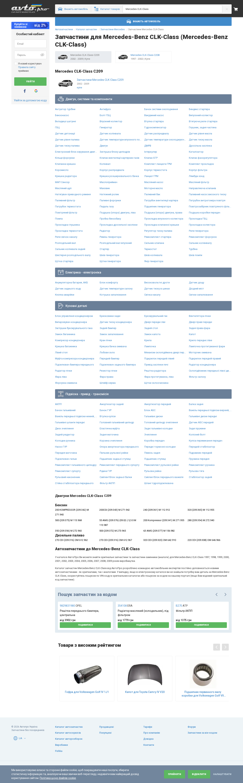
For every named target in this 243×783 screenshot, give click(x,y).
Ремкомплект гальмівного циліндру (75, 465)
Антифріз (105, 109)
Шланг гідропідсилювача (158, 483)
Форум (192, 726)
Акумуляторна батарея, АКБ (71, 282)
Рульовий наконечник (67, 477)
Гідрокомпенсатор (155, 127)
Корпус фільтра (198, 170)
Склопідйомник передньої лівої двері (210, 370)
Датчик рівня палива (67, 139)
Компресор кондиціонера (70, 340)
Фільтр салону (197, 376)
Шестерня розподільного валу (73, 255)
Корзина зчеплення (111, 440)
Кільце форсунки (65, 157)
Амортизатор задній (112, 404)
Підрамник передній (200, 452)
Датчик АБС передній (201, 422)
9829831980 (71, 605)
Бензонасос (62, 115)
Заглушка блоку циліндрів (115, 151)
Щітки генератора (110, 261)
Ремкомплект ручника (202, 465)
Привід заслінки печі (156, 364)
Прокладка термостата (69, 230)
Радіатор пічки (63, 370)
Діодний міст (196, 288)
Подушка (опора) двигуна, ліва (118, 212)
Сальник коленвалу (200, 243)
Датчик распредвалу (156, 133)
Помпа (59, 218)
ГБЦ (57, 127)
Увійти (30, 81)
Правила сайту (27, 67)
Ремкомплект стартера (157, 236)
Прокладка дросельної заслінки (118, 224)
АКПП (58, 404)
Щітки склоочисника (156, 382)
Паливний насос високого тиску (207, 194)
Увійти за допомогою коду (30, 100)
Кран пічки (106, 340)
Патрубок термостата (68, 206)
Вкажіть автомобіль (146, 21)
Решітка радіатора (155, 370)
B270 (182, 605)
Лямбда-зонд (196, 176)
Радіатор (105, 230)
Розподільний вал (65, 243)
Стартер (104, 249)
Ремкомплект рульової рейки (161, 465)
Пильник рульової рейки (114, 452)
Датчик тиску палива (67, 145)
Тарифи (147, 726)
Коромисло (62, 170)
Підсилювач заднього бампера (118, 364)
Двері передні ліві (154, 322)
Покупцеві (105, 732)
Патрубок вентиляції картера (161, 200)
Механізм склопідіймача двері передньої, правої (165, 352)
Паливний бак (152, 194)
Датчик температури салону (116, 288)
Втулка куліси (108, 416)
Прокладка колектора (202, 224)
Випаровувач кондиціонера (71, 322)
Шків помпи (195, 255)
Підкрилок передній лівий (159, 358)
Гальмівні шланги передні (70, 422)
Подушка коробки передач (204, 212)
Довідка (148, 738)
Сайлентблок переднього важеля (163, 477)
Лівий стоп (61, 352)
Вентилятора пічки (200, 316)
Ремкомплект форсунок (203, 236)
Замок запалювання (111, 334)
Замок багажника (65, 334)
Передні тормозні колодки (160, 446)
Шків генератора (109, 255)
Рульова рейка (152, 471)
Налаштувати (222, 774)
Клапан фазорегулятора (203, 157)
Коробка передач (154, 440)
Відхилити (199, 774)
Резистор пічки (108, 370)
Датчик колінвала (110, 133)
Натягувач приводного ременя (73, 194)
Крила (147, 340)
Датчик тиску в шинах (157, 288)
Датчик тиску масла (200, 139)
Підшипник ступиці (155, 458)
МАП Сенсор (62, 182)
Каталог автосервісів (68, 732)
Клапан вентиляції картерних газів (119, 157)
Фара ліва (61, 376)
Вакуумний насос (154, 115)
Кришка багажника (66, 346)
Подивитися (85, 625)
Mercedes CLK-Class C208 (145, 55)
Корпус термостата (155, 170)
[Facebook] (24, 91)
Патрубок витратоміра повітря (207, 200)
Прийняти (174, 774)
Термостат (150, 249)
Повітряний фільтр (66, 212)
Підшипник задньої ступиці (115, 458)
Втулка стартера (154, 121)
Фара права (106, 376)
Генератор (106, 127)
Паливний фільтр (65, 200)
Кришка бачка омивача (113, 346)
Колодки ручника (65, 440)
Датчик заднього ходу (68, 288)
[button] (25, 738)
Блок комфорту (109, 282)
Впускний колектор (111, 121)
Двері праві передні (200, 322)
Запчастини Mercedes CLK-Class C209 (100, 79)
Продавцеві (106, 726)
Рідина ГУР (106, 471)
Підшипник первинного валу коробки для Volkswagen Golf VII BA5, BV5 (203, 693)
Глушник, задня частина (202, 127)
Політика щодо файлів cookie (58, 778)
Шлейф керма (108, 382)
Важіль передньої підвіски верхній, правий (210, 410)
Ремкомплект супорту (67, 471)
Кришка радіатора (66, 176)
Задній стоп (151, 328)
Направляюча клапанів (202, 188)
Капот (192, 334)
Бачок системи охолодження (161, 109)
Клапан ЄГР (151, 157)
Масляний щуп (63, 188)
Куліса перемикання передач (205, 440)
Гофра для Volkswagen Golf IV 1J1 (87, 691)
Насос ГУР (61, 446)
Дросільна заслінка (200, 145)
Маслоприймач (108, 182)
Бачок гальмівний (65, 410)
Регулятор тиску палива (158, 230)
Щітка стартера (64, 261)
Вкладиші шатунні (65, 121)
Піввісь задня (152, 452)
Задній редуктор (64, 434)
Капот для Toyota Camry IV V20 (145, 691)
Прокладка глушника (67, 224)
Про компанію (151, 732)
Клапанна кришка (65, 163)
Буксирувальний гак (155, 316)
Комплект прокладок (201, 163)
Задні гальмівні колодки (158, 428)
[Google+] (36, 91)
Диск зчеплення (64, 428)
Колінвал (105, 163)
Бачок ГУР (105, 410)
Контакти (148, 744)
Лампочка (150, 346)
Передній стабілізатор (202, 446)
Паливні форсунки (110, 200)
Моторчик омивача (200, 352)
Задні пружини (197, 428)
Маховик (105, 188)
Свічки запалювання (201, 294)
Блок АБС (149, 410)
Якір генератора (153, 261)
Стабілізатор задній (200, 477)
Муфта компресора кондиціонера (74, 358)
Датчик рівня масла (200, 133)
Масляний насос (153, 182)
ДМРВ (147, 145)
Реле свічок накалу (66, 236)
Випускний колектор (201, 115)
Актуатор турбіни (65, 109)
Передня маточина (66, 452)
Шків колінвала (153, 255)
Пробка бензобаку (110, 218)
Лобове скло (107, 352)
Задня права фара (199, 328)
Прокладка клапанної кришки (161, 224)
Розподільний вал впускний (116, 243)
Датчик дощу (196, 282)
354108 (125, 605)
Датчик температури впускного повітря (121, 139)
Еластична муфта (110, 428)
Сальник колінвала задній (70, 249)
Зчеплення (150, 434)
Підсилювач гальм (66, 458)
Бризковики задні (110, 316)
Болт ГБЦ (105, 115)
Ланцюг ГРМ (151, 176)
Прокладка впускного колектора (163, 218)
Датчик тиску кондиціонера (116, 322)
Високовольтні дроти (157, 282)
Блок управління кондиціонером (74, 316)
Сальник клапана (154, 243)
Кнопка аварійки (64, 294)
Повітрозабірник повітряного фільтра (210, 206)
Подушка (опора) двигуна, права (163, 212)
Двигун (104, 145)
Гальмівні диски (153, 416)
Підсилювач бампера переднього (74, 364)
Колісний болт (197, 434)
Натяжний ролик (109, 194)
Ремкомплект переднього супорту (119, 465)
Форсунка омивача (66, 382)
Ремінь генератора (110, 236)
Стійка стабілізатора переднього (74, 483)
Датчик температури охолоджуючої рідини (165, 139)
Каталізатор (196, 151)
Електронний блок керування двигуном (76, 151)
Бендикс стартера (199, 109)
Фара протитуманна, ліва (159, 376)
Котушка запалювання (113, 294)
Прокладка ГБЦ (198, 218)
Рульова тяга (196, 471)
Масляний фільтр (199, 182)
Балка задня (196, 404)
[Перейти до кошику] (238, 9)
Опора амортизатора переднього (119, 446)
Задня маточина (109, 434)
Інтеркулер (150, 151)
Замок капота (152, 334)
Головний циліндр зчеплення (161, 422)
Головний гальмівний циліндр (117, 422)
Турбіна (193, 249)
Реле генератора (198, 230)
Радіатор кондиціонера (202, 364)
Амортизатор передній (157, 404)
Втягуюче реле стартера (203, 121)
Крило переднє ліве (200, 340)
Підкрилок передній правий (205, 358)
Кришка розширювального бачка (119, 176)
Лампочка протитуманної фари (207, 346)
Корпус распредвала (112, 170)
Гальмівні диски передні (203, 416)
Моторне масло (153, 188)
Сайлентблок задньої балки (116, 477)
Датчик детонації (65, 133)
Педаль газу (107, 206)
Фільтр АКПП (107, 483)
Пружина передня (199, 458)
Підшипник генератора (157, 206)
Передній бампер (109, 358)
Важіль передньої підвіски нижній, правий (76, 416)
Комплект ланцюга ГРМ (158, 163)
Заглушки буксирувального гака (73, 328)
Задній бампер (108, 328)
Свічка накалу (152, 294)
